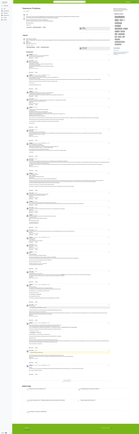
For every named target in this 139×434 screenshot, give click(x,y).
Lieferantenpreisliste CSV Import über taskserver (89, 388)
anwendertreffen (120, 42)
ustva (119, 37)
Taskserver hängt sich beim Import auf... (88, 400)
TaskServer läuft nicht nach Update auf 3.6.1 (37, 388)
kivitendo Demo (116, 50)
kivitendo (121, 34)
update (117, 31)
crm (121, 20)
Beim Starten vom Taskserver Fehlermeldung (37, 411)
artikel (125, 29)
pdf (123, 37)
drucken (117, 39)
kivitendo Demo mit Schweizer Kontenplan (121, 52)
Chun (111, 427)
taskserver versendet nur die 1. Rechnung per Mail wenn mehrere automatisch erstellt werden (47, 400)
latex (117, 20)
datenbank (118, 29)
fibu (116, 34)
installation (120, 17)
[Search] (84, 2)
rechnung (118, 23)
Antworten (31, 72)
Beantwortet (28, 45)
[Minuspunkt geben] (24, 19)
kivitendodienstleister (33, 43)
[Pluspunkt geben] (24, 15)
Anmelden (128, 1)
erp (116, 37)
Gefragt (24, 11)
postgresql (118, 44)
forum (123, 31)
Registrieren (134, 1)
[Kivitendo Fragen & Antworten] (6, 2)
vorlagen (118, 26)
